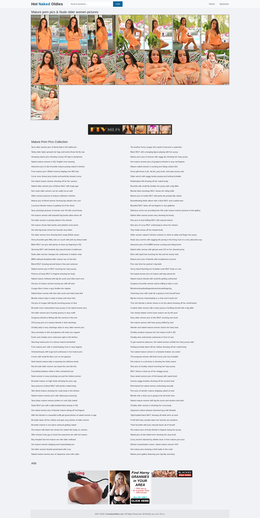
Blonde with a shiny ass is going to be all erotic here (152, 396)
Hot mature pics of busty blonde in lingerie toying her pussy (155, 430)
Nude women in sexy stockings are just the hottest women (56, 376)
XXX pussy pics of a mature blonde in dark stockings (53, 322)
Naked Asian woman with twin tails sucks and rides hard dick (57, 293)
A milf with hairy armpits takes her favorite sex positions (154, 420)
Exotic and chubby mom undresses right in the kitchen (54, 337)
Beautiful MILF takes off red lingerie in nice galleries (152, 205)
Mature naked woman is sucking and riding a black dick (154, 166)
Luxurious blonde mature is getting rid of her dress (52, 205)
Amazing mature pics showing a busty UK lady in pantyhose (56, 157)
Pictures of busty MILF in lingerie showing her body (53, 274)
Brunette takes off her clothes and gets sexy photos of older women (60, 420)
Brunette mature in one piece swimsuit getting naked (53, 425)
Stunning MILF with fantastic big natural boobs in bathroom (56, 249)
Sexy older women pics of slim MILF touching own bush (154, 318)
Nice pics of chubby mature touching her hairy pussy (152, 366)
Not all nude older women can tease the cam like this (54, 366)
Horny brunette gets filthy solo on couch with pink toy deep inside (59, 240)
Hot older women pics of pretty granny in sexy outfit (53, 313)
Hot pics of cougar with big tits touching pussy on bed (54, 303)
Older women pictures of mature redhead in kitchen (53, 196)
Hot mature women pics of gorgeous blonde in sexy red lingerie (157, 162)
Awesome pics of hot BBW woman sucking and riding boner (155, 244)
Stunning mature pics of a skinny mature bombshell (53, 342)
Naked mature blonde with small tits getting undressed (153, 279)
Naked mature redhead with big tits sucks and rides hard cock (57, 279)
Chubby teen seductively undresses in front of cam (152, 337)
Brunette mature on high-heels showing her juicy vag (53, 381)
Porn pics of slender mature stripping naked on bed (152, 391)
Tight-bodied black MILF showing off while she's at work (154, 415)
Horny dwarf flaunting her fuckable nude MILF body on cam (155, 269)
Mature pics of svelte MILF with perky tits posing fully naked (155, 196)
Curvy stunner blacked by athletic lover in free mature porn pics (157, 439)
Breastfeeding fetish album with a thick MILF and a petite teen (156, 201)
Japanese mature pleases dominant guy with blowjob (153, 410)
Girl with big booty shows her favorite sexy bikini (51, 230)
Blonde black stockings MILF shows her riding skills (152, 191)
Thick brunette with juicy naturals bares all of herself (152, 425)
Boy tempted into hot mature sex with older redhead (53, 439)
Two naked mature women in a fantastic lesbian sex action (155, 352)
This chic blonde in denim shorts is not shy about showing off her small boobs (163, 303)
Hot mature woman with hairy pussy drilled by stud (151, 322)
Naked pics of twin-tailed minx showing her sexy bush (153, 435)
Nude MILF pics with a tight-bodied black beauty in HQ (54, 405)
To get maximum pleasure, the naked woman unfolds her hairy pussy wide (162, 342)
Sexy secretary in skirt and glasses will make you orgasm (55, 332)
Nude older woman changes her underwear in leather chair (56, 254)
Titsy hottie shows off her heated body (146, 230)
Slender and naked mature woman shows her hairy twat (154, 327)
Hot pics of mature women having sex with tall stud (53, 283)
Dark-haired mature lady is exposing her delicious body (54, 361)
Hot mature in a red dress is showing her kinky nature (153, 361)
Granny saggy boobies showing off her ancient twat (152, 381)
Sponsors (224, 4)
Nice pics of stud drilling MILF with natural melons (151, 220)
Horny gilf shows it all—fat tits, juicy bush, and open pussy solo (157, 171)
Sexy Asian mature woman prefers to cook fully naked (54, 400)
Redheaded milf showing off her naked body (149, 181)
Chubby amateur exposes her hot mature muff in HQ (153, 332)
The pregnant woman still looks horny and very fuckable (154, 357)
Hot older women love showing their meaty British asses (55, 235)
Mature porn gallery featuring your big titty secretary (152, 454)
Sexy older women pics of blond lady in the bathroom (54, 147)
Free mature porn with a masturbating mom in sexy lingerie (56, 347)
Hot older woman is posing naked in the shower (51, 220)
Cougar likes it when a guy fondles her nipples (51, 288)
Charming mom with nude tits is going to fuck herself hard (155, 293)
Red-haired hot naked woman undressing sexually (151, 386)
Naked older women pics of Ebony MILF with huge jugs (54, 186)
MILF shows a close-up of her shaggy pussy (149, 371)
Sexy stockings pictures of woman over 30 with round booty (56, 210)
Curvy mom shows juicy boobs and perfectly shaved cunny (56, 176)
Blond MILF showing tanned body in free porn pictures (54, 264)
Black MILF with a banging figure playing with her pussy (154, 152)
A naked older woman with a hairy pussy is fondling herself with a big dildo (162, 308)
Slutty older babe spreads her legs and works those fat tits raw (58, 152)
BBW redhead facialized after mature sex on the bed (53, 259)
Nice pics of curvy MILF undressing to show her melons (154, 225)
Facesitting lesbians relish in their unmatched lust (52, 371)
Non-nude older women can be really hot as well (52, 191)
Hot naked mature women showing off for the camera (54, 181)
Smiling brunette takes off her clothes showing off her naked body (158, 347)
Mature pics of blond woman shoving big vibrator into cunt (56, 201)
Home (212, 4)
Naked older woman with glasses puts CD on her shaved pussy (157, 249)
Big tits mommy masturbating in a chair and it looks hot (153, 298)
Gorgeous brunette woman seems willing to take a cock (154, 283)
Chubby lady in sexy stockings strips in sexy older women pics (57, 327)
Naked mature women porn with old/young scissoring (54, 396)
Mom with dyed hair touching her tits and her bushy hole (154, 254)
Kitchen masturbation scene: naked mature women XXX (154, 444)
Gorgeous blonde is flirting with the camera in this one (54, 318)
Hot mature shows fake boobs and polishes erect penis (54, 225)
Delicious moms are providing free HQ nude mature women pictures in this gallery (165, 210)
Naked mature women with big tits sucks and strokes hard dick (157, 400)
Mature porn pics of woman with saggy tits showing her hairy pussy (159, 157)
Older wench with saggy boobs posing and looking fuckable (155, 176)
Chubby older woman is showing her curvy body (150, 405)
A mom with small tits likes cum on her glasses (51, 357)
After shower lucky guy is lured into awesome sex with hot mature (59, 435)
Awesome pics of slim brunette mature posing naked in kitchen (58, 166)
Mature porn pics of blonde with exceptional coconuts (153, 259)
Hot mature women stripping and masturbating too (52, 444)
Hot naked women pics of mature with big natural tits (152, 274)
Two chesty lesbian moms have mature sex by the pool (153, 313)
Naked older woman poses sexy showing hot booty (152, 215)
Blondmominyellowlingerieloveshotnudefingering (151, 288)
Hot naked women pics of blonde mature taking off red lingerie (57, 410)
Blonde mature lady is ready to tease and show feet (53, 298)
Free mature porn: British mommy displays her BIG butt (55, 171)
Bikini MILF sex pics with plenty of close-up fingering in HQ (56, 244)
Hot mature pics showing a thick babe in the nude (151, 449)
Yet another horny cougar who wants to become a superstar (156, 147)
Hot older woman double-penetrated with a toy (51, 449)
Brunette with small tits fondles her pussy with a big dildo (154, 186)
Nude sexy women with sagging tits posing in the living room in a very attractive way (166, 240)
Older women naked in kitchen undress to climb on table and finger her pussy (163, 235)
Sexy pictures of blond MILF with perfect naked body (53, 386)
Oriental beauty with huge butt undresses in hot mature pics (56, 352)
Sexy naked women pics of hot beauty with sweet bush (153, 376)
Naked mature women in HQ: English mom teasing (53, 162)
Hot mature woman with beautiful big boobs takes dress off (56, 215)
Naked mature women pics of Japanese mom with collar (55, 454)
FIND (118, 4)
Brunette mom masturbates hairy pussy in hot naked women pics (59, 308)
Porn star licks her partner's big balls (146, 264)
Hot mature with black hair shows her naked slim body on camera (59, 430)
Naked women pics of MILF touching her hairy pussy (53, 269)
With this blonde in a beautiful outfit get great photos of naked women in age (63, 415)
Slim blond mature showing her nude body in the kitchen (55, 391)
